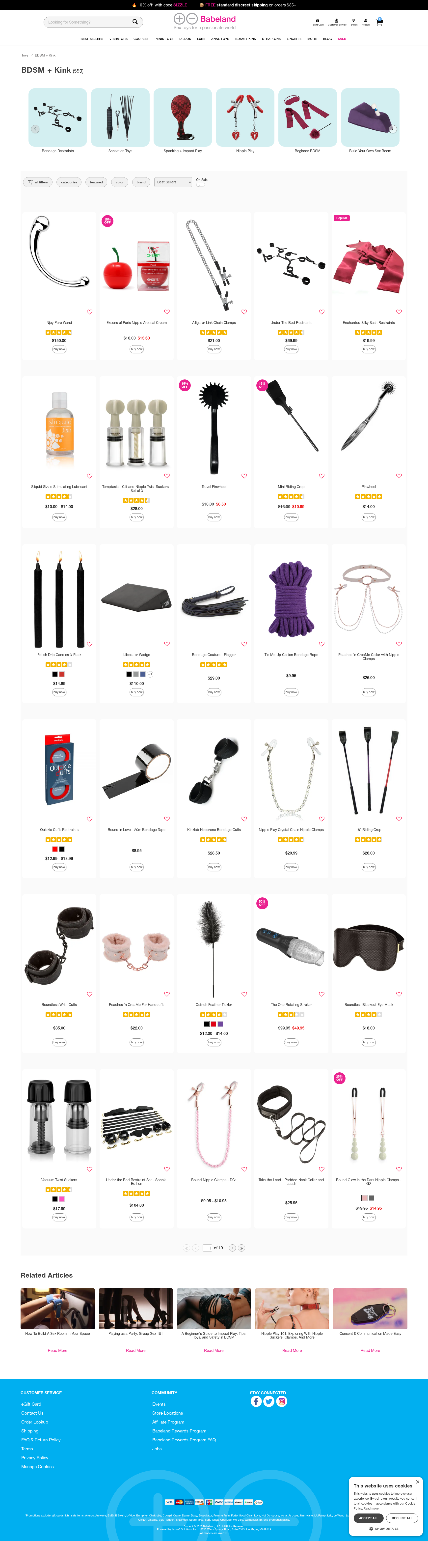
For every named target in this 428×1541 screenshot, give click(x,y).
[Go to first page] (186, 1248)
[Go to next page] (232, 1248)
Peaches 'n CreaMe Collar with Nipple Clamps (368, 657)
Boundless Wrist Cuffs (59, 1004)
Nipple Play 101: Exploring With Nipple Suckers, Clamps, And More (292, 1335)
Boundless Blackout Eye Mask (369, 1004)
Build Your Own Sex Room (370, 151)
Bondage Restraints (58, 151)
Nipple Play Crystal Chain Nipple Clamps (291, 830)
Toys (25, 55)
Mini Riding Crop (291, 487)
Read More (57, 1350)
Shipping (29, 1430)
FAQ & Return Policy (41, 1439)
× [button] (417, 1482)
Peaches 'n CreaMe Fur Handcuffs (136, 1004)
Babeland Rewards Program (179, 1430)
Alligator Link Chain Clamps (214, 322)
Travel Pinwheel (214, 487)
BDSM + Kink (45, 55)
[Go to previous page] (195, 1248)
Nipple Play (245, 151)
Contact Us (32, 1413)
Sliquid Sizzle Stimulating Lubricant (59, 487)
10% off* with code (159, 4)
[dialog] (386, 1506)
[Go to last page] (241, 1248)
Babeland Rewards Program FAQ (184, 1439)
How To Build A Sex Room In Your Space (57, 1333)
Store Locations (167, 1413)
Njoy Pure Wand (59, 322)
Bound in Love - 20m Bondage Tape (136, 830)
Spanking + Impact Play (183, 151)
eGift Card (31, 1404)
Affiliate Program (168, 1422)
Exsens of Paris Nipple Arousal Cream (137, 322)
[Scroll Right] (393, 129)
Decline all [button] (402, 1518)
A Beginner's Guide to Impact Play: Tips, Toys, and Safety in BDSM (214, 1335)
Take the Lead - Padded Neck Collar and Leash (291, 1182)
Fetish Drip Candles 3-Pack (59, 655)
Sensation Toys (120, 151)
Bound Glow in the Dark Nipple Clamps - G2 (368, 1182)
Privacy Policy (34, 1457)
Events (159, 1404)
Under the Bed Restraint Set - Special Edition (136, 1182)
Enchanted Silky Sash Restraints (369, 322)
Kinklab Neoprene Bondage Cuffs (214, 830)
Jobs (157, 1448)
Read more (371, 1508)
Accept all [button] (368, 1518)
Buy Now (59, 349)
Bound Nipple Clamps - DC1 (214, 1180)
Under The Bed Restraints (291, 322)
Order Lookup (34, 1422)
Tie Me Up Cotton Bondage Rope (291, 655)
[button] (55, 674)
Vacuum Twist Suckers (59, 1180)
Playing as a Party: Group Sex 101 (135, 1333)
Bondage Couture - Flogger (214, 655)
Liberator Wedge (136, 655)
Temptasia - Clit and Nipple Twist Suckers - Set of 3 (136, 489)
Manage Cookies (37, 1466)
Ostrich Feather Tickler (214, 1004)
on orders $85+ (247, 4)
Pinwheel (369, 487)
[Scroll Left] (35, 129)
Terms (27, 1448)
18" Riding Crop (368, 830)
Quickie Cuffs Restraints (59, 830)
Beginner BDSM (308, 151)
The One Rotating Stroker (291, 1004)
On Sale (202, 180)
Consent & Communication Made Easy (370, 1333)
